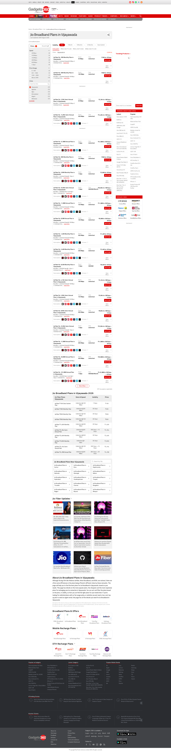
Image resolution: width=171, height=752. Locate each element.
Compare (113, 16)
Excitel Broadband (86, 19)
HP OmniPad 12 (51, 668)
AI (46, 16)
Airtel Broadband (34, 19)
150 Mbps (34, 58)
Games (77, 2)
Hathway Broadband (72, 19)
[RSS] (141, 2)
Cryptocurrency (51, 676)
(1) (49, 75)
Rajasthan (94, 2)
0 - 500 (34, 70)
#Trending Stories (34, 696)
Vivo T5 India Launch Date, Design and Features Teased (102, 700)
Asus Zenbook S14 (33, 679)
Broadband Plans (37, 29)
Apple (107, 668)
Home (31, 16)
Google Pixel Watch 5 (91, 672)
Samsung (133, 668)
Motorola (121, 670)
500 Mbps (34, 62)
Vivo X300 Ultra (32, 676)
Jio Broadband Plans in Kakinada (60, 472)
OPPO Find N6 (32, 672)
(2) (49, 70)
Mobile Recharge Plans (64, 628)
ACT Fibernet (112, 19)
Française (106, 736)
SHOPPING (83, 2)
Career (70, 731)
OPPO (120, 679)
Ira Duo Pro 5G (90, 665)
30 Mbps (34, 53)
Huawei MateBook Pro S (74, 683)
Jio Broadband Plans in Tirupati (99, 478)
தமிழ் (99, 733)
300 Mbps (34, 60)
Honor (108, 674)
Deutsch (100, 736)
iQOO (107, 681)
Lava (120, 665)
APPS (88, 2)
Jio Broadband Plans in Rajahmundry (99, 466)
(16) (49, 77)
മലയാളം (94, 736)
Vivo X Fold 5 (31, 690)
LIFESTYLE (62, 2)
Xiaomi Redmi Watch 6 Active (94, 670)
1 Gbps (34, 64)
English (87, 733)
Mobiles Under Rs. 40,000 (35, 674)
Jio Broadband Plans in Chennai (80, 484)
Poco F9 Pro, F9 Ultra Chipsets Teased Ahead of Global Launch (131, 700)
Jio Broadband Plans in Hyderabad (60, 478)
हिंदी (43, 2)
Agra (33, 92)
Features (82, 16)
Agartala (34, 89)
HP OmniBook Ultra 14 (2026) (55, 679)
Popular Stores (122, 197)
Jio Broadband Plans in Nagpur (60, 490)
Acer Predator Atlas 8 (91, 679)
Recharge (124, 16)
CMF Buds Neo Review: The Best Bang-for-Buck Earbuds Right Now (73, 700)
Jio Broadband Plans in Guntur (60, 466)
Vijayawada (35, 87)
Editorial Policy (72, 737)
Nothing (121, 672)
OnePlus (121, 676)
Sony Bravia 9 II (90, 676)
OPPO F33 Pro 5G (52, 674)
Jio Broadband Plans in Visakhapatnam (80, 478)
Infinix (107, 679)
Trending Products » (123, 54)
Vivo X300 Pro (32, 683)
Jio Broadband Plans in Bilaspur (99, 490)
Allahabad (34, 99)
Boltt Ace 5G (71, 670)
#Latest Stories (33, 713)
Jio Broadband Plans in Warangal (80, 472)
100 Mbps (34, 55)
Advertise (53, 744)
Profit (39, 2)
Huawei (108, 676)
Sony (132, 672)
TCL (132, 674)
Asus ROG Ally (90, 681)
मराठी (108, 733)
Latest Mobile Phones (53, 687)
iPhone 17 (50, 681)
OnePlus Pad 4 (51, 672)
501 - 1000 (35, 73)
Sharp (132, 670)
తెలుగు (104, 733)
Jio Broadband (46, 19)
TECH (73, 2)
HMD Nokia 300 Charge (74, 672)
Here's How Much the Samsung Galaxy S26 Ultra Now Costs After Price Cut (44, 700)
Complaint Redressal (74, 742)
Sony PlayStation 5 (52, 665)
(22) (49, 87)
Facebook (86, 744)
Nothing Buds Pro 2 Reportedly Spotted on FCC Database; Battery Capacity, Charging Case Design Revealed (72, 719)
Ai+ (107, 665)
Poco (120, 681)
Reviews (74, 16)
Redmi (133, 665)
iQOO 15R (31, 688)
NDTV (30, 2)
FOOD (57, 2)
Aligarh (33, 96)
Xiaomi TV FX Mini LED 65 (92, 674)
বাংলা (96, 733)
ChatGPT (30, 670)
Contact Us (54, 740)
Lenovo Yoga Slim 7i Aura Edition (37, 685)
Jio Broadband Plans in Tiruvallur (60, 484)
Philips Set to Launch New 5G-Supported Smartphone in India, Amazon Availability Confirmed (42, 718)
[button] (111, 618)
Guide (90, 16)
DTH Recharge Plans (63, 643)
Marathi (104, 2)
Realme (121, 683)
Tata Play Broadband (100, 19)
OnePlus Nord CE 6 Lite (53, 670)
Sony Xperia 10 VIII (73, 665)
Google (108, 670)
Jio (44, 29)
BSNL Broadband (58, 19)
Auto (61, 16)
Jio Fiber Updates (61, 498)
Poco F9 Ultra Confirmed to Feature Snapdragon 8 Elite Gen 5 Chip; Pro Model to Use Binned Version (101, 718)
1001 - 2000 (35, 75)
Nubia (120, 674)
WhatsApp (101, 744)
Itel (107, 683)
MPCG (99, 2)
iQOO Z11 (71, 681)
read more (66, 63)
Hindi (92, 733)
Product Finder (100, 16)
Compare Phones (52, 689)
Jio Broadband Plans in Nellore (99, 472)
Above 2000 (35, 77)
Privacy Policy (71, 733)
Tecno (132, 676)
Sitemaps (53, 733)
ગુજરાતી (87, 736)
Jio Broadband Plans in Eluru (80, 466)
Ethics (69, 735)
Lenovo (121, 668)
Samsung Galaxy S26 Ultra (35, 665)
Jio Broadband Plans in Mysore (80, 490)
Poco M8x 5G (71, 679)
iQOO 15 (30, 681)
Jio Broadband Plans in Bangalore (99, 484)
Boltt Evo (70, 668)
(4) (49, 55)
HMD (107, 672)
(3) (49, 53)
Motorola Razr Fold (33, 668)
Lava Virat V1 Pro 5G (73, 676)
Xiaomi (133, 679)
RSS (52, 742)
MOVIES (47, 2)
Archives (53, 737)
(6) (49, 64)
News (66, 16)
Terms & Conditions (73, 740)
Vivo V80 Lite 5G (72, 674)
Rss (104, 744)
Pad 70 (88, 668)
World (35, 2)
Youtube (93, 744)
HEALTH (68, 2)
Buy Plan (107, 60)
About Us (53, 731)
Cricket (52, 2)
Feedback (53, 735)
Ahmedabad (35, 94)
